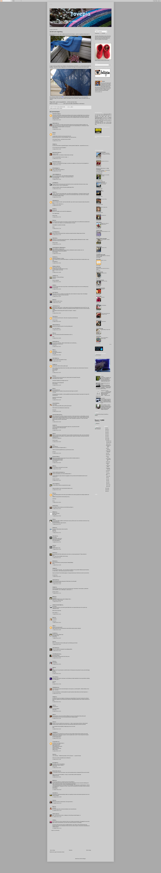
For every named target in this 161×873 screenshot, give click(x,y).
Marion (54, 299)
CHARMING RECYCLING (100, 254)
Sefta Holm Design (99, 328)
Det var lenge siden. (104, 207)
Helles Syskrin (99, 222)
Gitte (53, 349)
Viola (53, 433)
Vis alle (110, 344)
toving (98, 123)
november (108, 442)
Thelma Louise (55, 813)
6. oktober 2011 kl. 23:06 (57, 489)
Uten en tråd (98, 267)
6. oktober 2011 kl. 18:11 (57, 253)
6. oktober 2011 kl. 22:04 (57, 441)
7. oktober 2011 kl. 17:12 (57, 593)
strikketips (108, 120)
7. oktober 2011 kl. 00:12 (57, 508)
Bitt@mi (54, 780)
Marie (54, 617)
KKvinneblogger (55, 168)
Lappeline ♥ (55, 275)
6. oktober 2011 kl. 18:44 (57, 296)
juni (107, 479)
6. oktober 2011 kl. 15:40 (57, 158)
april (107, 482)
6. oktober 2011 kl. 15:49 (57, 179)
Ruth (53, 519)
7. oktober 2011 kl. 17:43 (57, 601)
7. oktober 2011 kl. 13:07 (57, 576)
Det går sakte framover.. (108, 451)
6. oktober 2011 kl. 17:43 (57, 234)
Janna (54, 721)
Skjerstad (54, 238)
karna (54, 545)
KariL (53, 493)
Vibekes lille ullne (56, 324)
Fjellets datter (55, 123)
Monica (54, 596)
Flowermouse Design (100, 280)
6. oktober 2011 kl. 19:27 (57, 346)
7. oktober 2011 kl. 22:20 (57, 644)
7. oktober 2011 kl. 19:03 (57, 614)
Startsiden (70, 850)
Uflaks (99, 115)
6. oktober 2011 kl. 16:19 (57, 197)
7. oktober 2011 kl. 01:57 (57, 524)
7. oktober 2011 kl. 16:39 (57, 583)
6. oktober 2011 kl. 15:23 (57, 149)
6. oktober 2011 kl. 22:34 (57, 462)
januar (107, 486)
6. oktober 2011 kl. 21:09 (57, 385)
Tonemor (54, 527)
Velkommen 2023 (103, 247)
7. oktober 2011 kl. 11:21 (57, 557)
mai (107, 480)
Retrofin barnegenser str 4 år (105, 231)
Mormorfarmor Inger (56, 152)
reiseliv (105, 120)
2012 (106, 438)
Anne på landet (55, 403)
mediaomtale (101, 119)
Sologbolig (54, 732)
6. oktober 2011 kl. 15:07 (57, 140)
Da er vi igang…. (108, 457)
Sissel (54, 800)
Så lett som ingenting (108, 468)
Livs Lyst (98, 206)
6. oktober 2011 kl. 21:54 (57, 421)
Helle (53, 714)
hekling (109, 117)
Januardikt (103, 398)
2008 (106, 491)
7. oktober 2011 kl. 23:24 (57, 650)
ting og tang (109, 122)
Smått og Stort (55, 579)
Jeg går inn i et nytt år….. (105, 390)
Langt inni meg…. (107, 464)
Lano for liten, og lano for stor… (108, 459)
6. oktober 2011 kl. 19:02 (57, 321)
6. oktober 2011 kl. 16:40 (57, 205)
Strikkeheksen (55, 687)
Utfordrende (108, 454)
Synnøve (54, 364)
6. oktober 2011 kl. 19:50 (57, 354)
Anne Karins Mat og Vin (57, 414)
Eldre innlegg (88, 850)
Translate (103, 33)
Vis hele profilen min (98, 91)
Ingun (53, 667)
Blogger (84, 858)
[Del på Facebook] (71, 107)
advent (104, 115)
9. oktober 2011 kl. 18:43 (57, 767)
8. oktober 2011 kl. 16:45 (57, 693)
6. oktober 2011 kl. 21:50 (57, 411)
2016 (106, 432)
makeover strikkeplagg (107, 118)
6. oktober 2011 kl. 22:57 (57, 480)
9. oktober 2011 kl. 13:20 (57, 738)
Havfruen (54, 552)
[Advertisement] (70, 840)
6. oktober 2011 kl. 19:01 (57, 313)
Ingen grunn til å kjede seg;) (108, 446)
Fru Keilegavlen (55, 231)
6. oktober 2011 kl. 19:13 (57, 329)
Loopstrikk (102, 297)
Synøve (54, 192)
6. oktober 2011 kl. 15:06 (57, 129)
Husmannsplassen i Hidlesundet (58, 247)
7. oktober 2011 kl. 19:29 (57, 629)
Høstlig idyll (108, 461)
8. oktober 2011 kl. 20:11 (57, 701)
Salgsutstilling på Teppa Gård (105, 329)
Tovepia (103, 81)
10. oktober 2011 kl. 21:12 (57, 803)
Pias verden (98, 259)
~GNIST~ (97, 304)
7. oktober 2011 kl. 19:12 (57, 622)
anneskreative (55, 341)
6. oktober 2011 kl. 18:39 (57, 272)
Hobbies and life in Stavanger (101, 238)
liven (53, 132)
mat (96, 119)
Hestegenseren (103, 215)
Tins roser (54, 316)
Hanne (54, 754)
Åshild (54, 285)
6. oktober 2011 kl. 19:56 (57, 361)
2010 (106, 488)
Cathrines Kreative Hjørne (57, 604)
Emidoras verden (56, 266)
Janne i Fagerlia (55, 483)
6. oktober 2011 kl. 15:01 (57, 119)
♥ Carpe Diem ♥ (55, 741)
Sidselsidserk (55, 200)
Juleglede (98, 198)
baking (109, 115)
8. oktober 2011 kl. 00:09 (57, 657)
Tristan (54, 661)
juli (106, 477)
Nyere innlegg (52, 850)
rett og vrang (98, 160)
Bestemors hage (99, 190)
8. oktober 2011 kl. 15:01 (57, 673)
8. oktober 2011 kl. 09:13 (57, 664)
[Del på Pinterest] (72, 107)
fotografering (97, 117)
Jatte (53, 705)
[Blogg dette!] (69, 107)
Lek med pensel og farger (99, 114)
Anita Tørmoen (55, 647)
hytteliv (98, 118)
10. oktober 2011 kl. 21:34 (57, 810)
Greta (54, 641)
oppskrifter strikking (56, 108)
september (108, 473)
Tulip (53, 625)
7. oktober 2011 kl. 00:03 (57, 502)
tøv (102, 123)
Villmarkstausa (99, 246)
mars (107, 483)
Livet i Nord (55, 292)
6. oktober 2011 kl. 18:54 (57, 302)
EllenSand (54, 561)
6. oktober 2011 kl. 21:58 (57, 430)
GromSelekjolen (103, 305)
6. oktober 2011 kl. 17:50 (57, 244)
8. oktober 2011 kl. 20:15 (57, 711)
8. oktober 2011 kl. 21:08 (57, 718)
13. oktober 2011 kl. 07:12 (57, 828)
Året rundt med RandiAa (100, 288)
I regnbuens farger (108, 466)
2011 (106, 439)
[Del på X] (70, 107)
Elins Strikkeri (55, 358)
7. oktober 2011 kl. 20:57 (57, 638)
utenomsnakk (108, 123)
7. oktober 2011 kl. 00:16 (57, 515)
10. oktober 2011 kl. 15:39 (57, 796)
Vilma (54, 333)
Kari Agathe (55, 762)
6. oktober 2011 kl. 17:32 (57, 228)
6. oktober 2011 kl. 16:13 (57, 188)
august (107, 476)
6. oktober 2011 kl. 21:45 (57, 399)
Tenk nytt (107, 453)
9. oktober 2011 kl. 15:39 (57, 759)
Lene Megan (55, 182)
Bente (54, 220)
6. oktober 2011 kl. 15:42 (57, 164)
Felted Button (98, 336)
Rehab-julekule (103, 321)
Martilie (54, 208)
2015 (106, 433)
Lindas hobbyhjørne (56, 174)
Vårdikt (102, 376)
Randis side (55, 505)
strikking (60, 108)
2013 (106, 436)
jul (102, 118)
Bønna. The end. (103, 260)
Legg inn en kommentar (55, 830)
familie (108, 116)
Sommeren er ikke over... (105, 161)
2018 (106, 429)
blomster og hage (99, 116)
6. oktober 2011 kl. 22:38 (57, 468)
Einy (53, 388)
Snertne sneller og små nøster (58, 472)
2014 (106, 435)
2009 (106, 489)
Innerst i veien (98, 320)
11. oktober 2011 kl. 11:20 (57, 816)
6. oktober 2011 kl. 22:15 (57, 453)
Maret (54, 806)
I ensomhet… (108, 470)
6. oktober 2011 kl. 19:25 (57, 338)
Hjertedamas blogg (56, 113)
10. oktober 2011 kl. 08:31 (57, 789)
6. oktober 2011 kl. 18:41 (57, 281)
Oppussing (106, 114)
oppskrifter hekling (107, 119)
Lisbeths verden (99, 230)
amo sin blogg (98, 296)
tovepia (51, 4)
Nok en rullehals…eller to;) (105, 404)
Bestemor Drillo (55, 456)
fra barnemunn (104, 117)
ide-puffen (54, 633)
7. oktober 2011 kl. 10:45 (57, 549)
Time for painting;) (108, 449)
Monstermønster (99, 173)
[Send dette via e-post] (67, 107)
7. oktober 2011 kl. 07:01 (57, 532)
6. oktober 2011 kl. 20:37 (57, 372)
